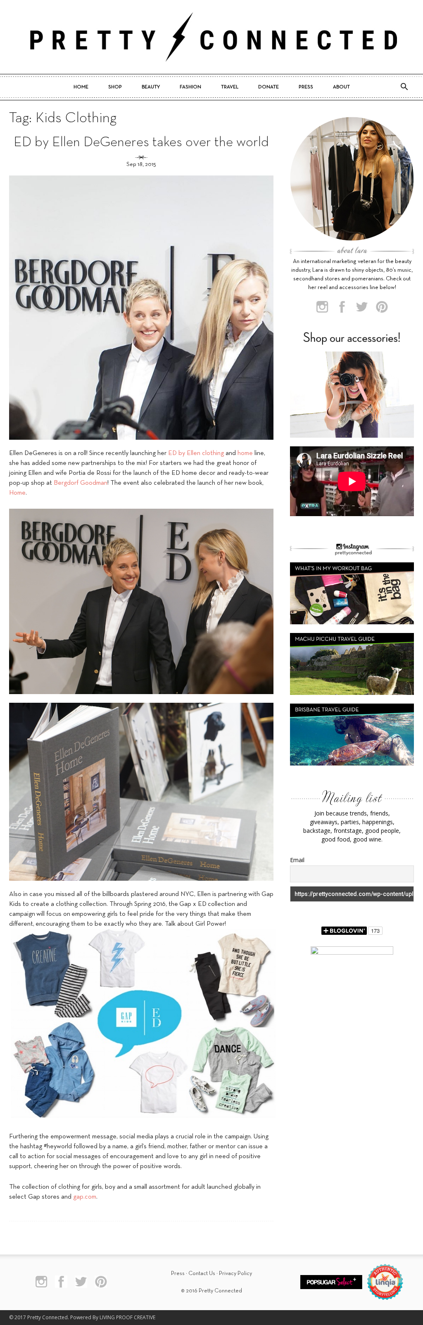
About (341, 87)
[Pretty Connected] (211, 37)
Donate (268, 87)
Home (81, 87)
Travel (229, 87)
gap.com (84, 1197)
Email (297, 860)
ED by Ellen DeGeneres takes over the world (141, 142)
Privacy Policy (235, 1273)
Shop (115, 87)
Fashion (190, 87)
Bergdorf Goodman (80, 483)
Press (306, 87)
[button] (404, 87)
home (245, 453)
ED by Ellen (184, 453)
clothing (213, 453)
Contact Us (201, 1273)
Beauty (151, 87)
